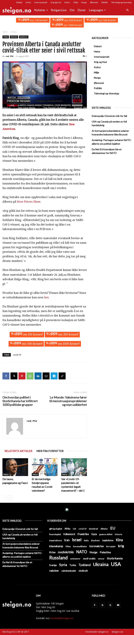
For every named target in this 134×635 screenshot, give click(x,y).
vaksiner (54, 570)
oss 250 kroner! (73, 20)
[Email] (46, 375)
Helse (28, 2)
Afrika (67, 528)
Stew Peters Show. (29, 201)
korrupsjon (111, 546)
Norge (84, 2)
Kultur (67, 2)
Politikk (104, 2)
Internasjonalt (40, 2)
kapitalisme (107, 540)
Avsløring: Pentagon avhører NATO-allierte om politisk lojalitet (112, 142)
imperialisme (55, 540)
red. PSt (9, 56)
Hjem (5, 31)
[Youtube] (118, 605)
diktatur (104, 529)
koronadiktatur (80, 546)
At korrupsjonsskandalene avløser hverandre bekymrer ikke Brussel (110, 132)
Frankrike (83, 534)
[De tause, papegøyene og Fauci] (15, 467)
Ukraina (101, 564)
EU (112, 528)
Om (72, 10)
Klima (68, 546)
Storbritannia (115, 558)
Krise (52, 552)
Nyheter (39, 10)
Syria (63, 565)
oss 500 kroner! (107, 20)
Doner (82, 10)
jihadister (95, 540)
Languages (96, 10)
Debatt (19, 2)
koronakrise (97, 546)
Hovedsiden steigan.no (96, 631)
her (46, 297)
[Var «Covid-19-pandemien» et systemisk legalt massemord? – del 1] (74, 467)
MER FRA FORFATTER (50, 450)
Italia (86, 540)
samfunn (23, 37)
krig (121, 546)
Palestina (105, 552)
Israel (76, 540)
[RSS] (102, 605)
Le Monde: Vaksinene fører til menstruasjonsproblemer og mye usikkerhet (68, 401)
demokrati (93, 529)
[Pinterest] (21, 375)
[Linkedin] (38, 375)
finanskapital (55, 534)
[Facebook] (5, 375)
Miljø (75, 2)
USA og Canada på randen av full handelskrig (109, 123)
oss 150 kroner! (38, 20)
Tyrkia (72, 565)
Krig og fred (56, 2)
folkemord (69, 534)
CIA (74, 529)
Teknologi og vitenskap (121, 2)
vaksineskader (68, 570)
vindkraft (83, 570)
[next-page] (10, 498)
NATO (81, 552)
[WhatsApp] (30, 375)
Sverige (53, 565)
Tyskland (85, 565)
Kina (119, 540)
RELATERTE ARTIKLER (18, 450)
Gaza (94, 534)
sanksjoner (75, 558)
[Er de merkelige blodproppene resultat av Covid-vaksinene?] (44, 467)
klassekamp (56, 546)
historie (118, 534)
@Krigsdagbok (55, 529)
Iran (67, 540)
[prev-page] (4, 498)
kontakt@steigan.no (62, 618)
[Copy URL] (62, 375)
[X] (13, 375)
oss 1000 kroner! (72, 25)
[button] (127, 10)
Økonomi (94, 2)
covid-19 (17, 354)
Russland (58, 558)
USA (116, 564)
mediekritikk (66, 552)
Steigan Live (58, 10)
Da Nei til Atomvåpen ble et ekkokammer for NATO (107, 151)
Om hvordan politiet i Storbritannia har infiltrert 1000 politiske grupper (20, 401)
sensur (101, 558)
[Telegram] (54, 375)
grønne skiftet (105, 534)
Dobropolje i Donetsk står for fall (109, 115)
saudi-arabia (89, 558)
